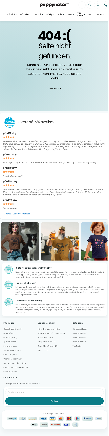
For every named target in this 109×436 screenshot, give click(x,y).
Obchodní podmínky (12, 359)
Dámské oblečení (80, 329)
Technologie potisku (12, 350)
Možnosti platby (10, 337)
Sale (60, 14)
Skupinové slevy (10, 346)
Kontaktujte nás (10, 371)
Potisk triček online (45, 337)
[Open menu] (82, 5)
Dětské (37, 14)
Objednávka (8, 333)
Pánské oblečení (79, 333)
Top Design (77, 346)
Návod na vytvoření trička (49, 329)
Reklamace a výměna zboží (15, 367)
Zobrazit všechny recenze (17, 213)
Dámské (24, 14)
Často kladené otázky (12, 329)
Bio (90, 14)
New (70, 14)
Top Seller (80, 14)
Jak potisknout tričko (46, 342)
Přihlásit (54, 401)
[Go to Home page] (54, 4)
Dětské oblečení (79, 337)
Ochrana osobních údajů (14, 363)
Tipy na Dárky (44, 350)
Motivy (100, 14)
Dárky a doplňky (79, 342)
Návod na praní (10, 354)
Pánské (11, 14)
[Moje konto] (97, 5)
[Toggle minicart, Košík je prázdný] (105, 5)
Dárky (49, 14)
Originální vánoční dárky (48, 346)
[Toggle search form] (89, 5)
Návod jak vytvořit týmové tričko (51, 333)
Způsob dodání (10, 342)
